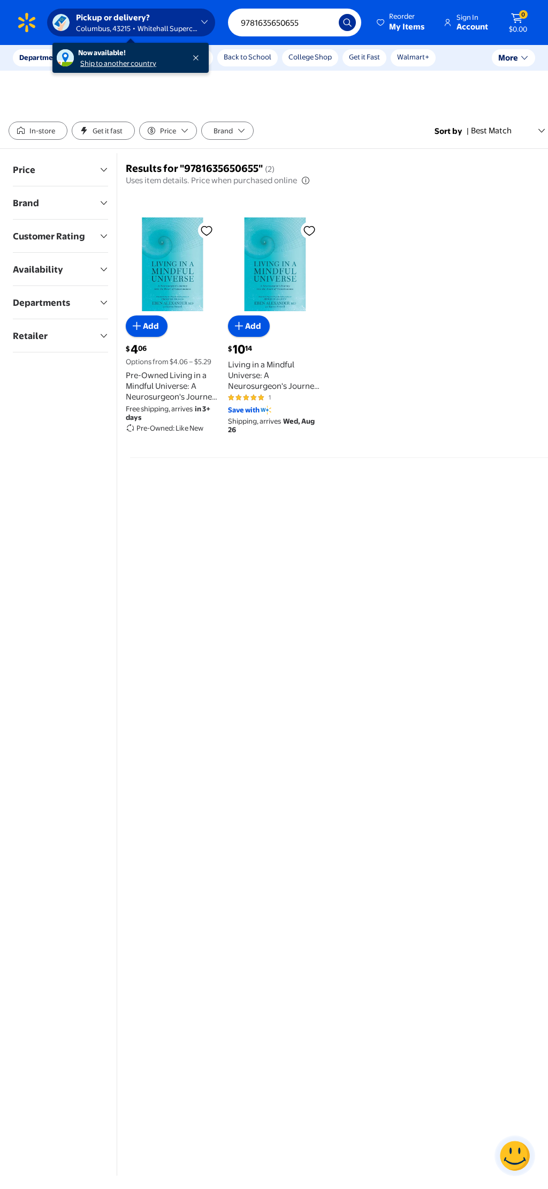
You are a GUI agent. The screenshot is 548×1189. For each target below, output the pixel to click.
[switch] (38, 131)
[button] (401, 22)
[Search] (347, 22)
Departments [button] (41, 57)
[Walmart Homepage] (27, 22)
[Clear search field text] (323, 22)
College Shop (310, 56)
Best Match (491, 130)
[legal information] (305, 180)
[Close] (198, 58)
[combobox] (294, 22)
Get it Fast (364, 56)
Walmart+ (413, 56)
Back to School (247, 56)
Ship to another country (118, 63)
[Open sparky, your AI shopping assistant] (515, 1156)
